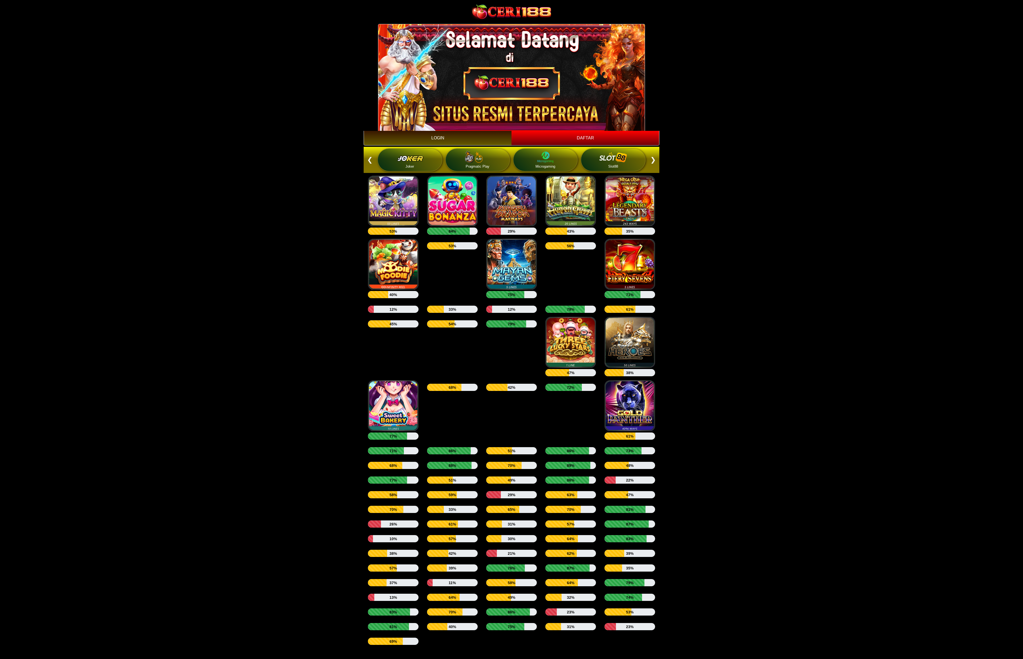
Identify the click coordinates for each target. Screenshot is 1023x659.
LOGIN (437, 138)
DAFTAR (585, 138)
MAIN (393, 203)
